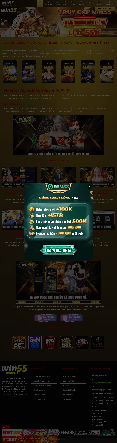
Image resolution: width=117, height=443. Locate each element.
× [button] (89, 186)
